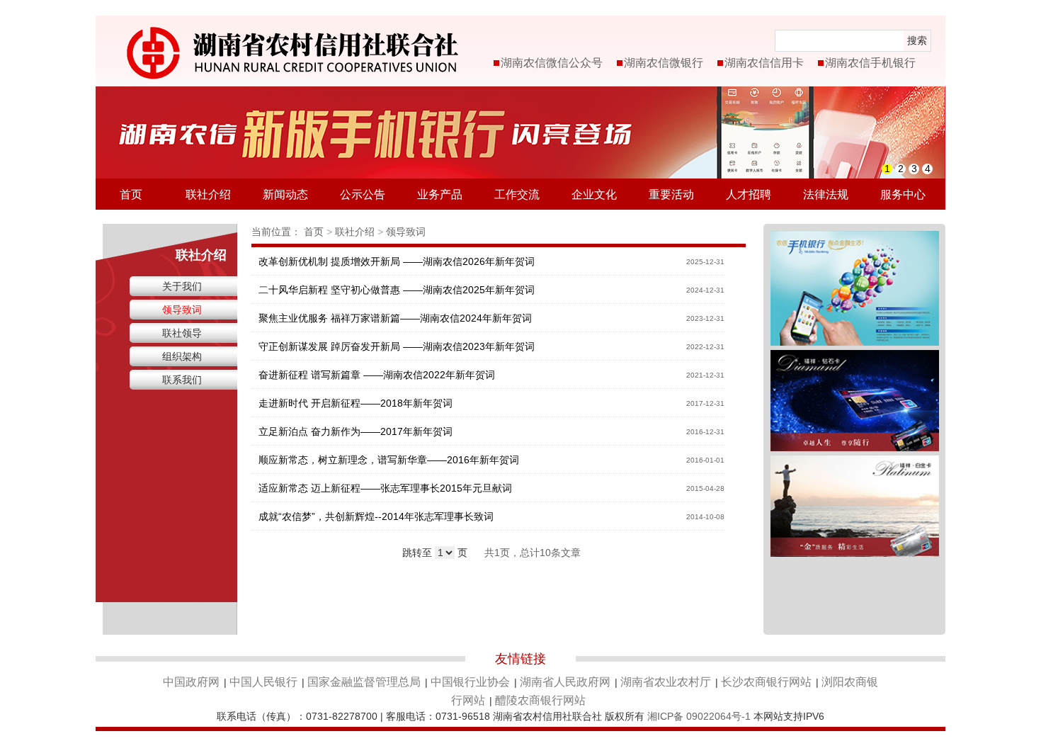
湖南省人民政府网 (565, 682)
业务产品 (439, 194)
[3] (854, 463)
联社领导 (182, 333)
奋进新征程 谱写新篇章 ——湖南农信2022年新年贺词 (376, 374)
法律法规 (825, 194)
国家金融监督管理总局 (364, 682)
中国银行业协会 (470, 682)
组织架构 (182, 356)
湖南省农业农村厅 (665, 682)
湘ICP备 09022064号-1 (699, 716)
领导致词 (182, 309)
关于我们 (182, 286)
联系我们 (182, 379)
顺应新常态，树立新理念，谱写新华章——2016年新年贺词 (388, 459)
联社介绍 (208, 194)
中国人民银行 (263, 682)
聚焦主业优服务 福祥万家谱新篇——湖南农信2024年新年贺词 (395, 318)
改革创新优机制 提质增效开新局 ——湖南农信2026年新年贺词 (396, 261)
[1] (854, 238)
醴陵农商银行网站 (540, 700)
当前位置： (276, 231)
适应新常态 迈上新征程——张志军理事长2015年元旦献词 (385, 488)
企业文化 (594, 194)
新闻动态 (285, 194)
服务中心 (903, 194)
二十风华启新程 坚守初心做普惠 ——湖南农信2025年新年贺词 (396, 289)
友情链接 (520, 659)
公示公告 (362, 194)
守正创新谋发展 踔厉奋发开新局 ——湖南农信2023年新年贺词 (396, 346)
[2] (854, 357)
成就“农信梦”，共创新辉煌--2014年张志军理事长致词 (376, 516)
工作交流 (517, 194)
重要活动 (671, 194)
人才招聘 (748, 194)
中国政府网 (191, 682)
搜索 (917, 40)
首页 (131, 194)
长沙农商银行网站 (766, 682)
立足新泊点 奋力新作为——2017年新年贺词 (355, 431)
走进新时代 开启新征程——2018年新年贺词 (355, 403)
